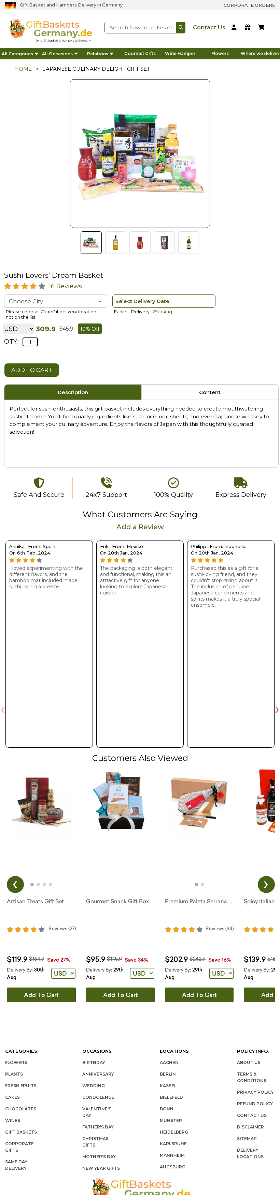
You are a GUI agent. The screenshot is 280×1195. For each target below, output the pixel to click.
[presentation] (2, 708)
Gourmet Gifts (140, 53)
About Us (249, 1062)
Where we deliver (260, 53)
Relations (97, 53)
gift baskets (21, 1132)
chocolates (20, 1108)
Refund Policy (255, 1103)
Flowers (220, 53)
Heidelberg (174, 1132)
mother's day (99, 1156)
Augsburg (172, 1166)
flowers (16, 1062)
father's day (98, 1126)
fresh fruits (21, 1085)
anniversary (98, 1074)
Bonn (166, 1108)
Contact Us (252, 1115)
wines (12, 1120)
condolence (98, 1097)
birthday (93, 1062)
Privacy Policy (255, 1092)
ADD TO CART (31, 369)
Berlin (168, 1074)
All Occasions (57, 53)
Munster (171, 1120)
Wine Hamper (180, 53)
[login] (235, 28)
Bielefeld (171, 1097)
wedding (93, 1085)
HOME (23, 69)
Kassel (168, 1085)
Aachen (169, 1062)
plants (14, 1074)
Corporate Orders (249, 5)
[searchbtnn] (180, 27)
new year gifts (101, 1168)
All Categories (17, 53)
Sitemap (247, 1138)
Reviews (65, 286)
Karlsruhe (173, 1143)
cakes (12, 1097)
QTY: (11, 341)
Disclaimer (250, 1126)
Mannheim (172, 1155)
